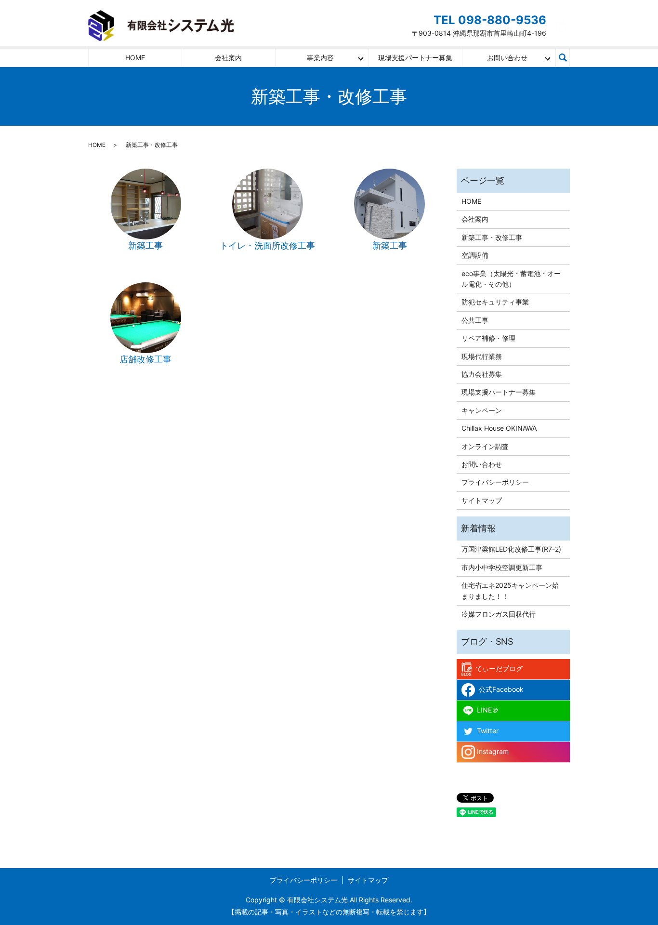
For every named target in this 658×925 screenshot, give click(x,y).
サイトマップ (481, 500)
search (562, 58)
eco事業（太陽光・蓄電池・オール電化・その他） (511, 278)
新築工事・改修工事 (491, 237)
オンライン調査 (485, 446)
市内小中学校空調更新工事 (501, 567)
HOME (135, 57)
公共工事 (474, 320)
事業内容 (320, 57)
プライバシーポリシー (495, 482)
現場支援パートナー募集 (415, 57)
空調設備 (474, 255)
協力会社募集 (481, 374)
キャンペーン (481, 410)
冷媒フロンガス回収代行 (498, 614)
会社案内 (228, 57)
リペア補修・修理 (488, 338)
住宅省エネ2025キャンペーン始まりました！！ (510, 590)
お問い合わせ (507, 57)
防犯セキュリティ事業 (495, 302)
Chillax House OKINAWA (499, 428)
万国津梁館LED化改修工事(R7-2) (511, 549)
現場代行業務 (481, 356)
